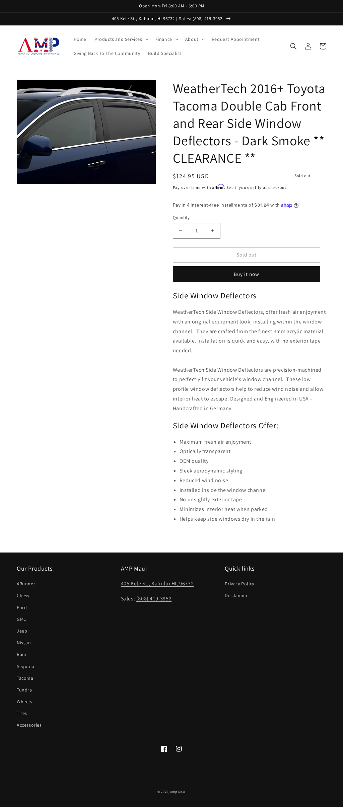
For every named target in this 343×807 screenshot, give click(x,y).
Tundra (24, 690)
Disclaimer (236, 595)
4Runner (26, 584)
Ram (21, 654)
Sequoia (25, 666)
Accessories (29, 725)
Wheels (24, 702)
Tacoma (25, 678)
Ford (22, 607)
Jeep (22, 631)
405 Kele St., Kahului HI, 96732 (157, 583)
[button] (120, 39)
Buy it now (246, 274)
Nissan (24, 643)
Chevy (23, 595)
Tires (22, 713)
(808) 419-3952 (154, 598)
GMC (21, 619)
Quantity (181, 217)
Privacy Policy (239, 584)
